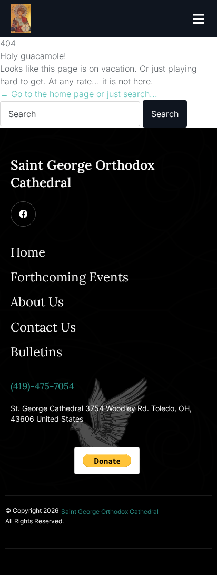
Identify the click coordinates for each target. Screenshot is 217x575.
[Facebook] (23, 214)
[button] (198, 18)
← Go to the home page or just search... (78, 94)
